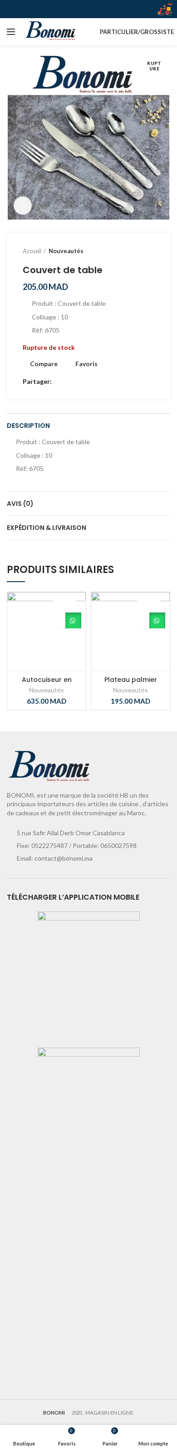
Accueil (32, 251)
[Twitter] (71, 382)
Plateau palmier (130, 680)
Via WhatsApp (73, 620)
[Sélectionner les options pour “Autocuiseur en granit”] (56, 620)
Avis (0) (20, 503)
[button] (140, 620)
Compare (44, 364)
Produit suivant (149, 250)
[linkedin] (92, 382)
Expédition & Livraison (46, 527)
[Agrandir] (23, 205)
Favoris (86, 364)
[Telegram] (102, 382)
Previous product (131, 250)
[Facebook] (60, 382)
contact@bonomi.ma (63, 858)
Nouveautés (66, 251)
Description (28, 425)
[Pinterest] (81, 382)
